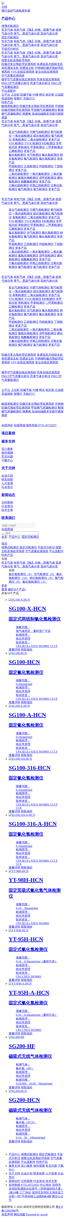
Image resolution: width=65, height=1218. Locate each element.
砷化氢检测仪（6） (42, 577)
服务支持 (8, 441)
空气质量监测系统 (13, 75)
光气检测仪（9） (45, 574)
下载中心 (7, 460)
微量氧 (26, 113)
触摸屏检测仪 (10, 106)
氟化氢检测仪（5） (34, 581)
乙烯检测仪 (16, 150)
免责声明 (7, 1214)
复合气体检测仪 (19, 131)
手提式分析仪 (10, 48)
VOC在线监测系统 (22, 71)
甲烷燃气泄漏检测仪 (44, 109)
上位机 (15, 94)
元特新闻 (7, 502)
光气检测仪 (34, 154)
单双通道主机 (10, 67)
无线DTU (29, 98)
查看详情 (14, 649)
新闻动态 (8, 495)
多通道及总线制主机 (50, 64)
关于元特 (8, 468)
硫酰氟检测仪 (29, 181)
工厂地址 (25, 1192)
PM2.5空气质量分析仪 (15, 83)
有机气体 (19, 29)
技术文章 (7, 509)
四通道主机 (27, 67)
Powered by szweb (37, 1214)
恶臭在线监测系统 (48, 79)
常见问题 (7, 456)
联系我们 (8, 518)
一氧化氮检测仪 (40, 173)
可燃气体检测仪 (40, 131)
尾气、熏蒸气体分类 (27, 33)
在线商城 (19, 425)
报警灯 (18, 98)
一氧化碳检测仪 (22, 135)
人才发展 (7, 483)
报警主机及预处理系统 (15, 60)
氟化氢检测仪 (47, 158)
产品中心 (8, 18)
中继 (35, 94)
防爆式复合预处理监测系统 (18, 64)
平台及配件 (8, 90)
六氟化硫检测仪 (19, 185)
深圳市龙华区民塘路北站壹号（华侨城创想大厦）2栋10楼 (36, 1188)
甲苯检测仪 (37, 147)
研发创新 (7, 479)
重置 (4, 589)
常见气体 (7, 29)
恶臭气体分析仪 (40, 83)
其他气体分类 (49, 33)
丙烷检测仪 (46, 166)
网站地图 (19, 1214)
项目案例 (8, 433)
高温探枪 (7, 98)
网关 (42, 94)
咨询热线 (14, 1184)
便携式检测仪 (10, 25)
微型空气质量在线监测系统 (18, 79)
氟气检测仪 (31, 158)
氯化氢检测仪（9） (21, 574)
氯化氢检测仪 (17, 154)
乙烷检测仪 (31, 166)
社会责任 (7, 487)
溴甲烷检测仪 (47, 177)
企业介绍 (7, 475)
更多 (4, 585)
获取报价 (26, 649)
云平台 (5, 94)
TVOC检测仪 (32, 143)
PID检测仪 (48, 143)
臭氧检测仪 (19, 139)
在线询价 (7, 425)
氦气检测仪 (25, 189)
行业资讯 (7, 506)
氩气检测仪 (40, 189)
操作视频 (7, 452)
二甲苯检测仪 (54, 147)
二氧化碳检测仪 (37, 139)
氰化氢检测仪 (50, 154)
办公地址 (45, 1184)
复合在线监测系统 (46, 71)
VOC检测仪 (16, 143)
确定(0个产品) (17, 589)
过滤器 (59, 94)
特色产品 (7, 102)
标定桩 (50, 94)
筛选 (4, 543)
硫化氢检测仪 (42, 135)
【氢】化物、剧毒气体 (40, 29)
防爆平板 (26, 94)
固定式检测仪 (10, 37)
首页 (4, 536)
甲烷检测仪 (16, 166)
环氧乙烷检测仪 (40, 185)
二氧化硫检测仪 (19, 173)
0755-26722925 (41, 425)
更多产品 (54, 139)
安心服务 (7, 448)
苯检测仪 (24, 147)
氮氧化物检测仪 (28, 177)
